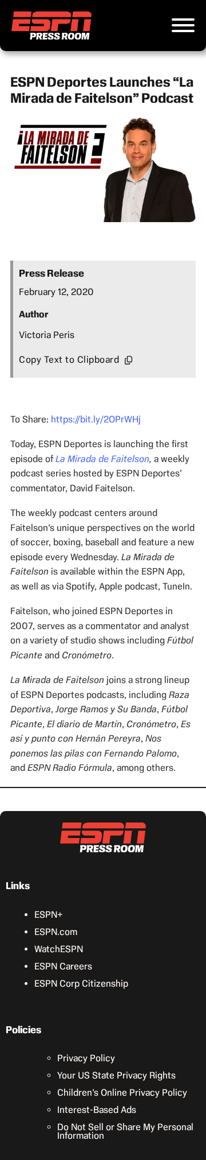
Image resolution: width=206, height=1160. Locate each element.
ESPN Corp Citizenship (81, 983)
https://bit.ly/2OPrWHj (96, 419)
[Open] (183, 25)
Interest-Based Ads (96, 1109)
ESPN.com (55, 931)
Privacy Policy (86, 1058)
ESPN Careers (63, 966)
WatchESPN (58, 949)
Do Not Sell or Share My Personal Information (125, 1131)
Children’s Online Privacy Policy (122, 1092)
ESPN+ (48, 914)
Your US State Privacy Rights (116, 1075)
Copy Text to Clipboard (69, 359)
